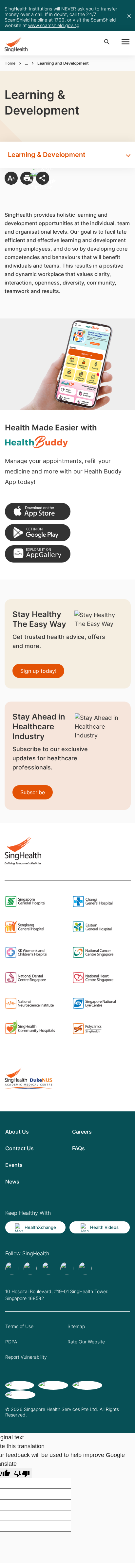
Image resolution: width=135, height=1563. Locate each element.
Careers (82, 1131)
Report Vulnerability (26, 1357)
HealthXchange (40, 1227)
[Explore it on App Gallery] (37, 554)
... (26, 63)
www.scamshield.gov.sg (53, 25)
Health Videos (104, 1227)
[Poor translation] (22, 1473)
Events (14, 1165)
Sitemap (76, 1326)
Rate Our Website (86, 1341)
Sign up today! (38, 671)
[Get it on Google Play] (37, 532)
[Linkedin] (48, 1268)
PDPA (11, 1341)
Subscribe (32, 792)
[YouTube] (85, 1268)
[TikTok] (30, 1268)
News (12, 1181)
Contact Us (19, 1148)
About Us (17, 1131)
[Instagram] (66, 1268)
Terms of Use (19, 1326)
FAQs (78, 1148)
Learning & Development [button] (47, 155)
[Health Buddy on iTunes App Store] (37, 511)
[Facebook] (11, 1268)
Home (10, 63)
